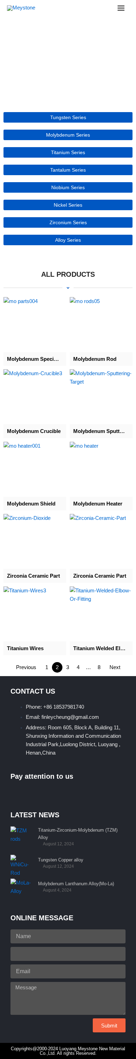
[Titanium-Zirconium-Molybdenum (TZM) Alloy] (21, 836)
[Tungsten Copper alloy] (21, 865)
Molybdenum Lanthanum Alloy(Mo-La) (76, 883)
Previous (26, 667)
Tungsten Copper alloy (60, 859)
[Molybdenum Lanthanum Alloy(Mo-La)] (21, 889)
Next (114, 667)
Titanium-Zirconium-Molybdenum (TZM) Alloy (78, 833)
